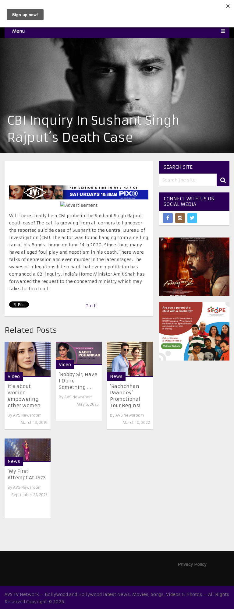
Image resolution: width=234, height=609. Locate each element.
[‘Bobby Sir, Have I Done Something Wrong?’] (79, 353)
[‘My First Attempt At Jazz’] (28, 450)
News (116, 376)
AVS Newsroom (27, 415)
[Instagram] (180, 218)
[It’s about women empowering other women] (28, 359)
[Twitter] (192, 218)
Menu (18, 31)
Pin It (91, 305)
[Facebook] (168, 218)
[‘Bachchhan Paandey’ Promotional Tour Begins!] (130, 359)
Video (14, 376)
